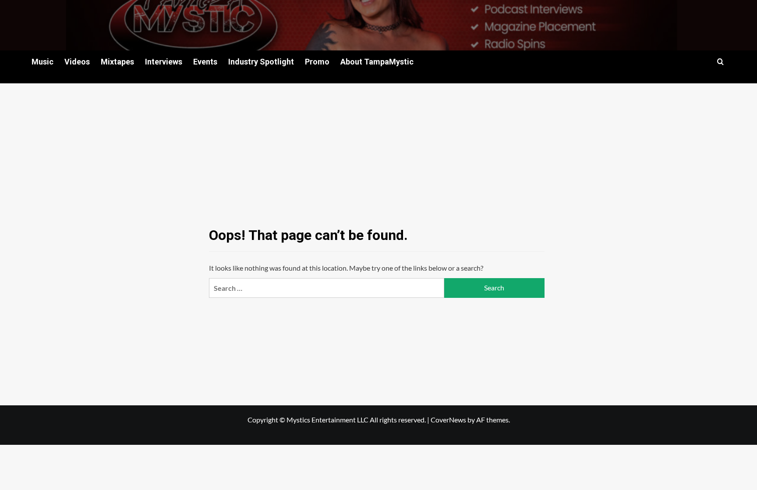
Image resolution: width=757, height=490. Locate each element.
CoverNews (448, 419)
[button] (720, 61)
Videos (77, 61)
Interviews (163, 61)
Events (205, 61)
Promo (317, 61)
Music (42, 61)
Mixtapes (117, 61)
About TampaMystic (377, 61)
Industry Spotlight (261, 61)
